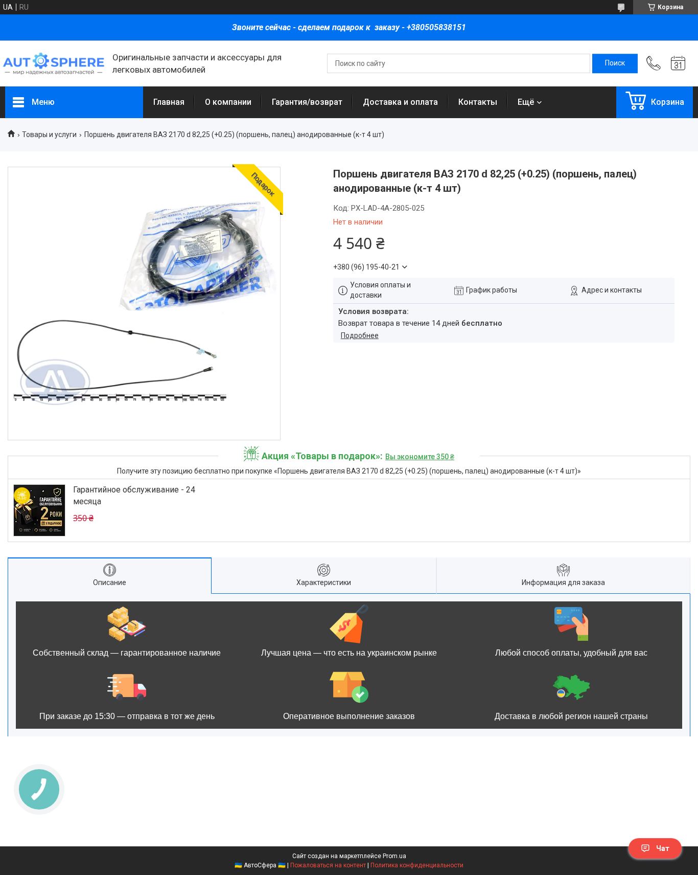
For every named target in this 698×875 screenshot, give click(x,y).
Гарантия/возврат (307, 102)
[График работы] (678, 63)
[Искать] (615, 63)
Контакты (477, 102)
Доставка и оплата (400, 102)
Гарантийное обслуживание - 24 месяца (134, 495)
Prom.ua (394, 856)
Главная (168, 102)
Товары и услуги (49, 134)
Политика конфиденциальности (416, 865)
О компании (228, 102)
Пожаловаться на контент (328, 865)
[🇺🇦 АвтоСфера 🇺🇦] (54, 63)
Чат (662, 848)
